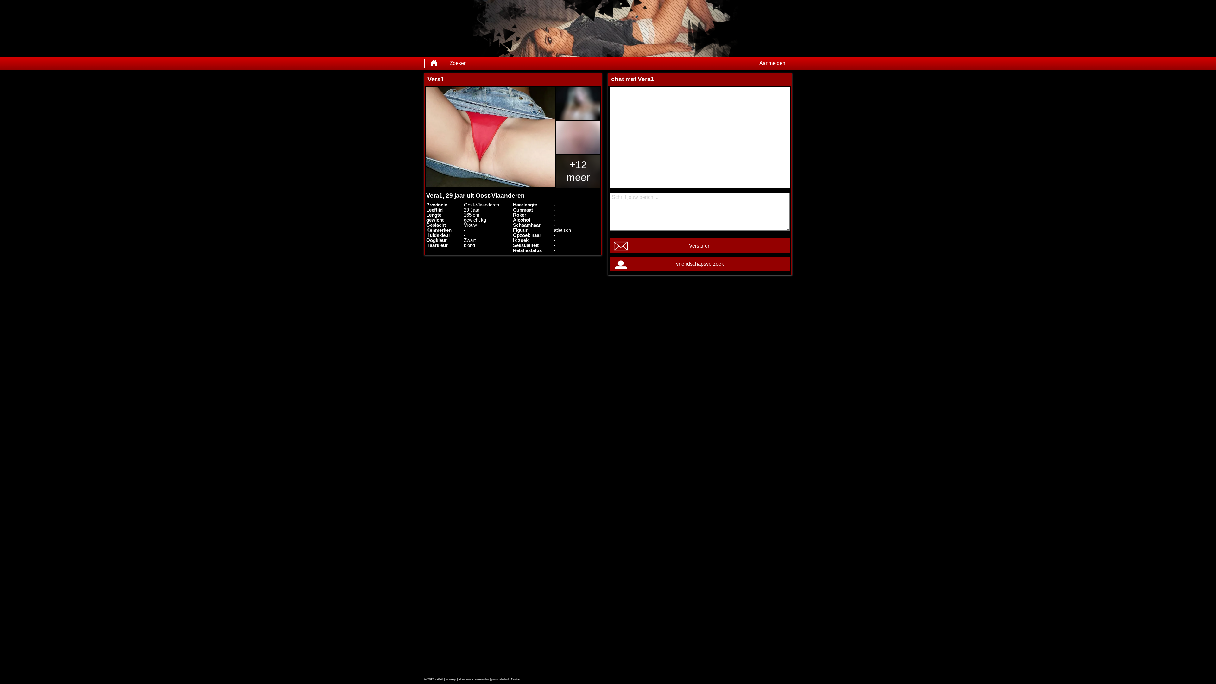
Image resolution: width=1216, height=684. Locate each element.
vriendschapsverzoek (700, 264)
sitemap (451, 679)
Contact (516, 679)
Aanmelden (772, 63)
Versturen (700, 246)
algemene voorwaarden (474, 679)
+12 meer (578, 171)
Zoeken (458, 63)
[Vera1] (490, 137)
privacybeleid (500, 679)
